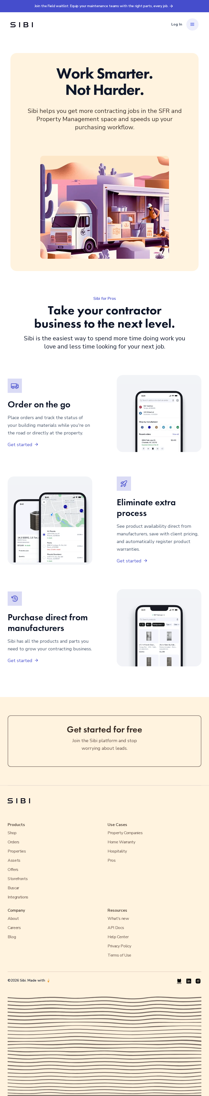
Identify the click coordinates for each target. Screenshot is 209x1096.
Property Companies (125, 833)
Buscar (13, 888)
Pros (112, 860)
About (13, 918)
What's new (118, 918)
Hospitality (117, 851)
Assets (14, 860)
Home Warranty (121, 842)
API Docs (116, 928)
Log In (176, 24)
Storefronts (18, 879)
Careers (14, 928)
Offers (13, 869)
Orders (13, 842)
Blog (12, 937)
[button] (192, 24)
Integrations (18, 897)
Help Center (118, 937)
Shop (12, 833)
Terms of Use (119, 955)
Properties (17, 851)
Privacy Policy (119, 946)
